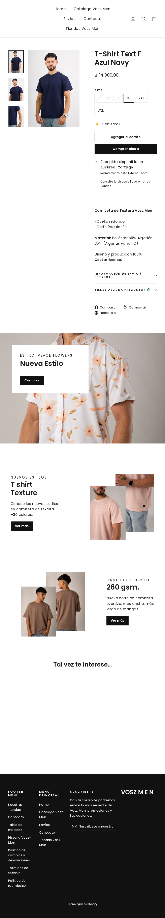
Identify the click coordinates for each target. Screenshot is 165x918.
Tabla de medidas (15, 827)
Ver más (22, 526)
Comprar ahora (126, 148)
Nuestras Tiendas (15, 807)
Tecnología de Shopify (82, 904)
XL (129, 98)
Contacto (92, 18)
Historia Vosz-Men (19, 840)
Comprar (32, 380)
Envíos (70, 18)
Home (60, 8)
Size (98, 90)
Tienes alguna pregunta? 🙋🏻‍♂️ (123, 290)
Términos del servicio (18, 870)
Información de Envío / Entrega (118, 275)
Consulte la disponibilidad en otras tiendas (125, 184)
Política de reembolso (17, 883)
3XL (101, 110)
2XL (141, 98)
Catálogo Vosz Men (92, 8)
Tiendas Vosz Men (82, 28)
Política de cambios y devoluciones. (19, 855)
